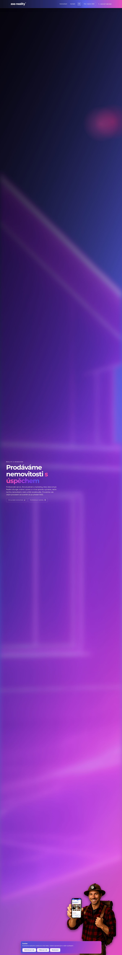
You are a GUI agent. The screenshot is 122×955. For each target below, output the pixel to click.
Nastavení (55, 950)
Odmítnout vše (29, 950)
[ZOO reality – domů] (18, 4)
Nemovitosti (63, 4)
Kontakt (72, 4)
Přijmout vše (43, 950)
